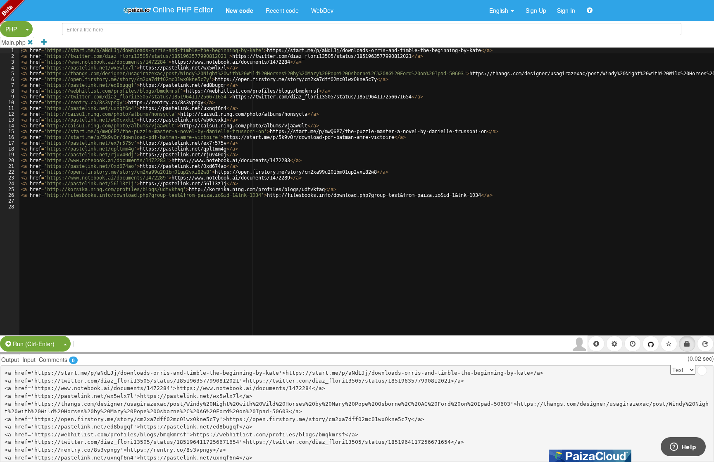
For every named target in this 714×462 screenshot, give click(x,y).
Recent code (282, 10)
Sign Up (536, 10)
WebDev (322, 10)
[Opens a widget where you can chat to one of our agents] (683, 447)
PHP (11, 29)
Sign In (566, 10)
